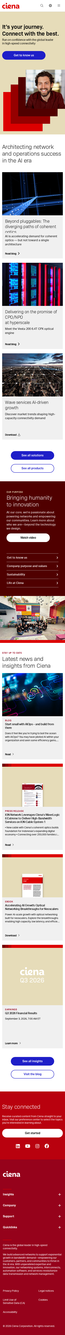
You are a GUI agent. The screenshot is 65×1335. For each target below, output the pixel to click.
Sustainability (16, 574)
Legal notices (46, 1291)
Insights (8, 1194)
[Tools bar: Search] (42, 5)
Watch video (28, 538)
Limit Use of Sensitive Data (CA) (14, 1301)
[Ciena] (12, 1172)
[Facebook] (47, 1146)
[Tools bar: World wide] (50, 5)
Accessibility (10, 1312)
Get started (32, 1133)
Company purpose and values (27, 566)
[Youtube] (27, 1146)
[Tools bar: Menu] (58, 5)
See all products (32, 468)
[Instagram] (37, 1146)
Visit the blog (33, 1074)
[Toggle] (59, 1194)
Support (8, 1216)
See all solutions (32, 455)
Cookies (43, 1300)
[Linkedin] (18, 1146)
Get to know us (24, 55)
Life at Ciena (15, 583)
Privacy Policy (11, 1291)
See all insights (32, 1061)
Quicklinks (10, 1227)
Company (9, 1205)
